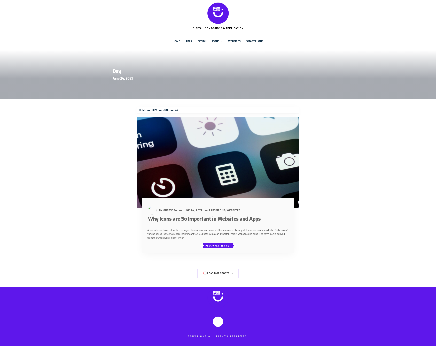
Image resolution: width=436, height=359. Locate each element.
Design (202, 41)
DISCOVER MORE (217, 245)
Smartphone (254, 41)
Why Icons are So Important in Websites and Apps (204, 219)
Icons (215, 41)
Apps (189, 41)
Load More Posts (218, 273)
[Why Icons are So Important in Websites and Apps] (218, 162)
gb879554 (170, 210)
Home (176, 41)
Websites (234, 41)
